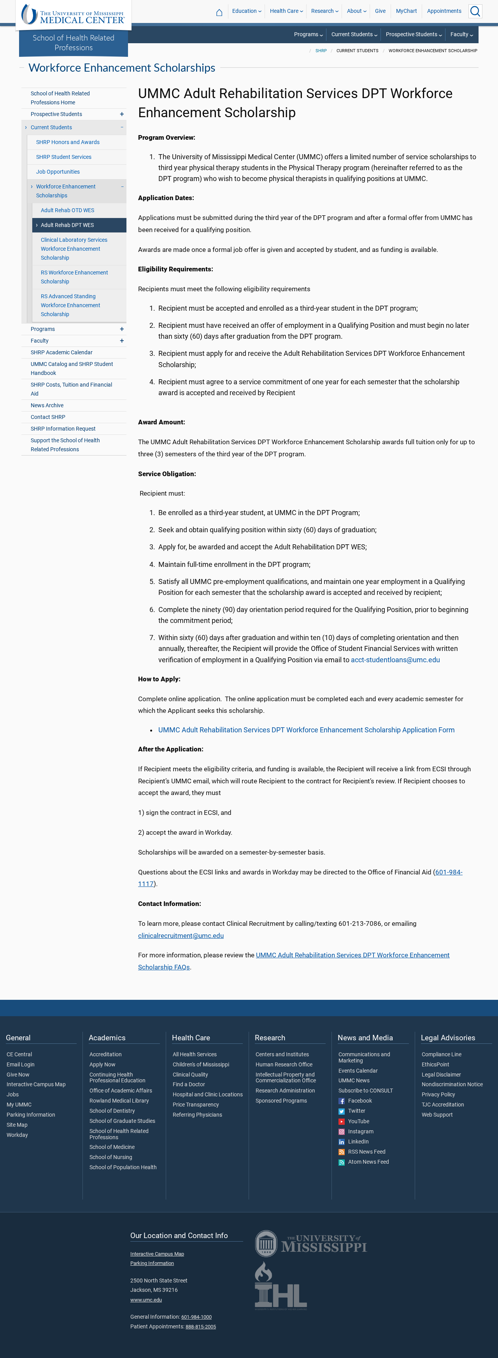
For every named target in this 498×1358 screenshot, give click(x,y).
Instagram (359, 1132)
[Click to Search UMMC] (475, 11)
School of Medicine (112, 1147)
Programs (306, 34)
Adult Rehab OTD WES (67, 210)
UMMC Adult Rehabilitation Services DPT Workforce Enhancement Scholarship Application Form (306, 730)
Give (380, 11)
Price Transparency (196, 1105)
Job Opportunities (58, 172)
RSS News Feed (365, 1152)
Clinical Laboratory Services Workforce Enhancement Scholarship (74, 249)
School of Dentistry (112, 1111)
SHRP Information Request (63, 429)
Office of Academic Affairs (120, 1091)
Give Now (18, 1075)
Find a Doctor (189, 1085)
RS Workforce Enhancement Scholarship (74, 277)
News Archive (47, 405)
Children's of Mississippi (201, 1065)
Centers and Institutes (282, 1055)
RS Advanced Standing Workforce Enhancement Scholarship (70, 305)
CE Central (19, 1055)
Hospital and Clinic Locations (208, 1095)
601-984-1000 (196, 1317)
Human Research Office (284, 1065)
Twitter (355, 1111)
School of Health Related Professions (73, 42)
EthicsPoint (435, 1065)
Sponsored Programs (281, 1101)
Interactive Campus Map (36, 1085)
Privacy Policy (438, 1095)
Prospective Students (411, 34)
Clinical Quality (190, 1075)
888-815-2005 (201, 1327)
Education (244, 11)
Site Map (17, 1125)
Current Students (352, 34)
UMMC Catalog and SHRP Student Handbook (72, 368)
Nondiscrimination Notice (452, 1085)
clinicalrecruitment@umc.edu (181, 935)
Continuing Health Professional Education (117, 1078)
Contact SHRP (48, 417)
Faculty (459, 34)
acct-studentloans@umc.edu (395, 660)
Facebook (358, 1101)
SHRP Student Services (63, 157)
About (354, 11)
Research (322, 11)
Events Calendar (358, 1071)
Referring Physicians (197, 1115)
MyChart (406, 11)
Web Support (437, 1115)
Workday (17, 1135)
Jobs (13, 1095)
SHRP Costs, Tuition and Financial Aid (71, 389)
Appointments (444, 11)
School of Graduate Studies (122, 1121)
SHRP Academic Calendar (62, 352)
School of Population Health (123, 1168)
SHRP (321, 50)
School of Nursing (110, 1157)
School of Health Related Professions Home (60, 98)
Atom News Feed (367, 1162)
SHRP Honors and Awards (68, 142)
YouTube (357, 1122)
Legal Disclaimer (441, 1075)
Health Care (284, 11)
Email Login (21, 1065)
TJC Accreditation (443, 1105)
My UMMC (19, 1105)
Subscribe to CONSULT (365, 1091)
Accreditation (105, 1055)
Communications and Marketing (364, 1058)
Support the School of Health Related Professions (65, 445)
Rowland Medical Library (119, 1101)
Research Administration (285, 1091)
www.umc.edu (146, 1300)
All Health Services (195, 1055)
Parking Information (31, 1115)
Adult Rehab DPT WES (67, 225)
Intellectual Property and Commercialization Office (286, 1078)
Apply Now (102, 1065)
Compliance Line (441, 1055)
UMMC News (354, 1081)
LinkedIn (357, 1142)
